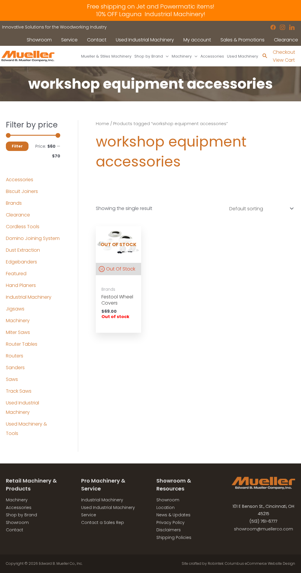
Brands (14, 203)
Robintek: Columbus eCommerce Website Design (251, 563)
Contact (14, 530)
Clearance (18, 214)
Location (165, 507)
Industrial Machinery (28, 297)
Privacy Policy (170, 522)
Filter (17, 146)
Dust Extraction (23, 250)
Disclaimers (168, 530)
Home (102, 124)
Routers (14, 355)
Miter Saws (18, 332)
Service (88, 515)
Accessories (19, 179)
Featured (16, 273)
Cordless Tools (22, 226)
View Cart (284, 60)
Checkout (284, 52)
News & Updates (173, 515)
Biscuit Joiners (22, 191)
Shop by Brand (21, 515)
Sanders (15, 367)
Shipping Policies (173, 537)
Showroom (17, 522)
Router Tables (21, 344)
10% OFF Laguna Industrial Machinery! (150, 14)
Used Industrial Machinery (108, 507)
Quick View (118, 250)
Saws (12, 379)
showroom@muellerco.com (263, 529)
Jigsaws (15, 308)
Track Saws (18, 391)
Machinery (18, 320)
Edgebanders (21, 261)
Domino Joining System (33, 238)
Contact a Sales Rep (102, 522)
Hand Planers (21, 285)
